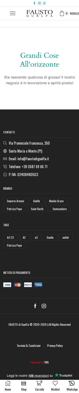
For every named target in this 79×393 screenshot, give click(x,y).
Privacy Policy (55, 345)
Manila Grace (56, 201)
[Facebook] (34, 3)
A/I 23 (10, 237)
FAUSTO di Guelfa (19, 324)
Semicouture (60, 209)
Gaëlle (36, 201)
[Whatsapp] (44, 3)
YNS (46, 362)
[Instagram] (39, 3)
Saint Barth (37, 209)
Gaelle (50, 237)
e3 (36, 237)
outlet (66, 237)
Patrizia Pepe (14, 209)
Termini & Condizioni (28, 345)
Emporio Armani (15, 201)
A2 (24, 237)
